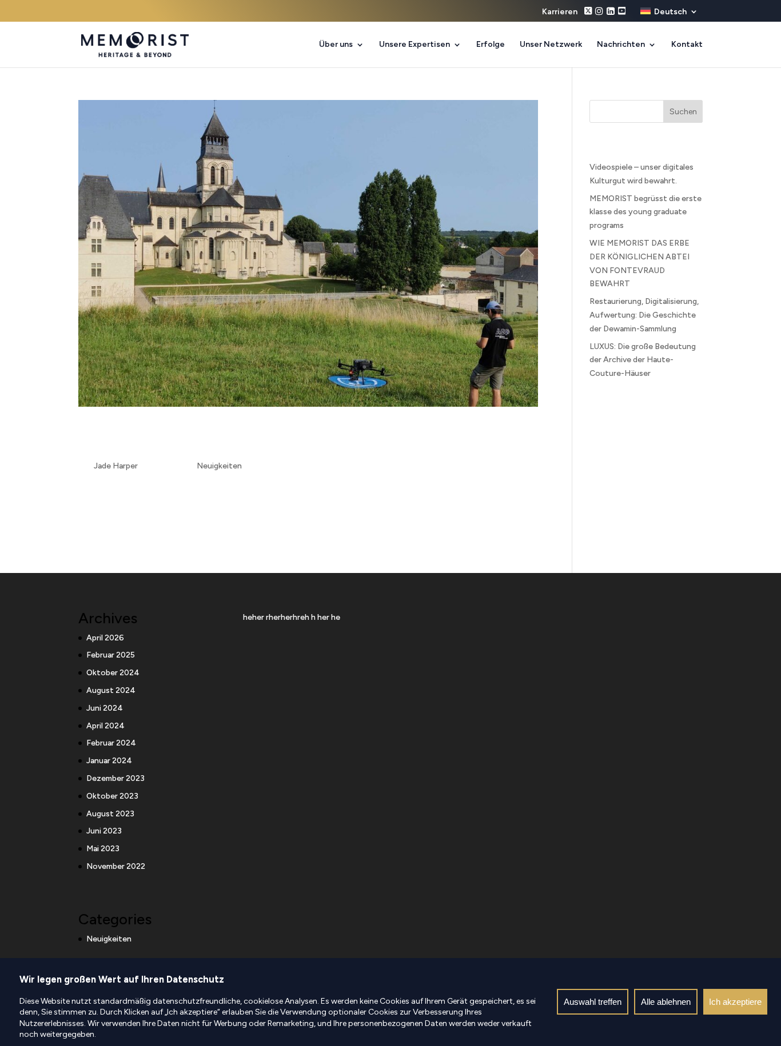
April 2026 (105, 638)
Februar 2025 (110, 655)
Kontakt (687, 45)
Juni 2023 (104, 831)
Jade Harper (116, 466)
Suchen (683, 112)
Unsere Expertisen (414, 45)
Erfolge (490, 45)
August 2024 (111, 690)
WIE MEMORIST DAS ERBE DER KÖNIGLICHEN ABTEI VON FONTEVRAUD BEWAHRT (276, 438)
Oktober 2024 (113, 673)
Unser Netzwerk (551, 45)
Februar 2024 (111, 743)
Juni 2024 (104, 708)
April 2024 (105, 726)
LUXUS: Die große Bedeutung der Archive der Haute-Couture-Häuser (642, 360)
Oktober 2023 (112, 796)
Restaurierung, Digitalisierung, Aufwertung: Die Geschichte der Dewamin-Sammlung (644, 315)
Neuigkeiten (219, 466)
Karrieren (559, 12)
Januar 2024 (109, 761)
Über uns (336, 45)
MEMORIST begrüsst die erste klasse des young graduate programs (645, 212)
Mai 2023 (102, 848)
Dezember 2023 (115, 778)
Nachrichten (621, 45)
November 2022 (115, 866)
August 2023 (110, 814)
